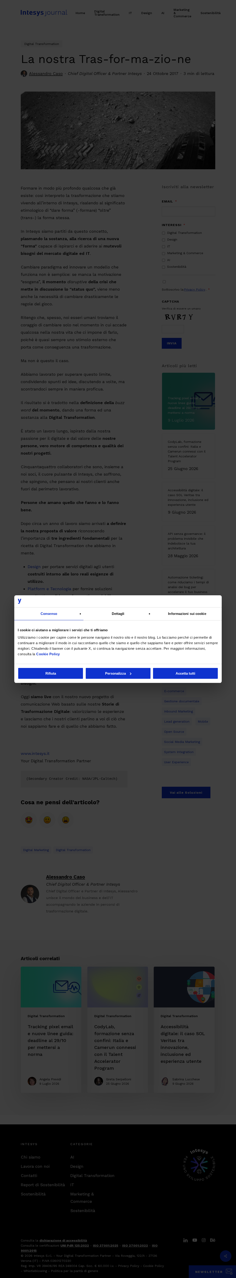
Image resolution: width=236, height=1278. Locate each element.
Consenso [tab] (49, 614)
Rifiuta (50, 673)
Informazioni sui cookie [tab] (187, 614)
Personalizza (115, 673)
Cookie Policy (48, 654)
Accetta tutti (185, 673)
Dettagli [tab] (118, 614)
